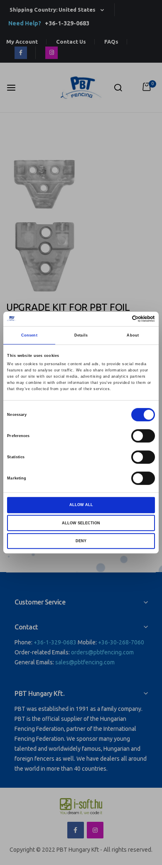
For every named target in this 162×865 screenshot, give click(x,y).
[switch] (143, 436)
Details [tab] (81, 335)
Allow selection (81, 523)
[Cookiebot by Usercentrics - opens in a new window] (118, 319)
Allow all (81, 505)
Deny (81, 541)
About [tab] (133, 335)
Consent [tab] (29, 335)
